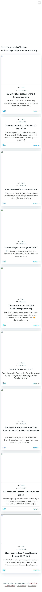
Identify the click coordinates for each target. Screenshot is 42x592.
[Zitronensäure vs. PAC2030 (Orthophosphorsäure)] (21, 282)
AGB (6, 586)
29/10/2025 (22, 122)
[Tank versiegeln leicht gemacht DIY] (21, 223)
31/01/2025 (22, 302)
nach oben (33, 583)
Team (22, 87)
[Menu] (39, 2)
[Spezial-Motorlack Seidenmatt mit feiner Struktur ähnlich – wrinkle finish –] (21, 403)
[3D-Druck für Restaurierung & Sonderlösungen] (21, 70)
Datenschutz (21, 586)
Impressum (32, 586)
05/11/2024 (22, 549)
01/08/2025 (22, 185)
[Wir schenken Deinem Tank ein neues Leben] (21, 468)
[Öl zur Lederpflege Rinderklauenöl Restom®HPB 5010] (21, 529)
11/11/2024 (22, 365)
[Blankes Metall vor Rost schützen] (21, 165)
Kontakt (12, 586)
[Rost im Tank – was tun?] (21, 345)
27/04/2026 (22, 90)
